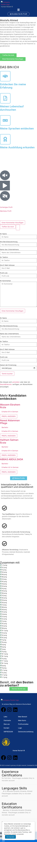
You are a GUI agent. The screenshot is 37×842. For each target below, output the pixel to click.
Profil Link (3, 273)
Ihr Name (3, 234)
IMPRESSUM (8, 732)
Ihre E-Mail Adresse (7, 265)
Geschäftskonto (6, 384)
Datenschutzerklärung (25, 732)
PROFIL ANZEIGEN (8, 416)
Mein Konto (22, 720)
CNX (36, 765)
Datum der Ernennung (8, 365)
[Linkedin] (15, 709)
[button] (18, 10)
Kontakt (6, 728)
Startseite (7, 720)
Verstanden (10, 837)
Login (20, 728)
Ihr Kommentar (5, 280)
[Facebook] (3, 709)
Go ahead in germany (10, 765)
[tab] (12, 223)
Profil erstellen (23, 724)
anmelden (16, 382)
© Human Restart (18, 750)
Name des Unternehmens (9, 249)
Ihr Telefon (4, 257)
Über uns (7, 724)
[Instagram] (9, 709)
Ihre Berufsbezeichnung (8, 241)
